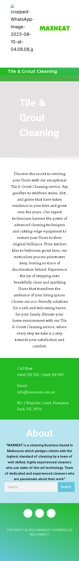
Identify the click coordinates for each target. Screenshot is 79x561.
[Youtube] (51, 513)
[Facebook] (27, 513)
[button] (70, 58)
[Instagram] (39, 513)
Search (66, 487)
